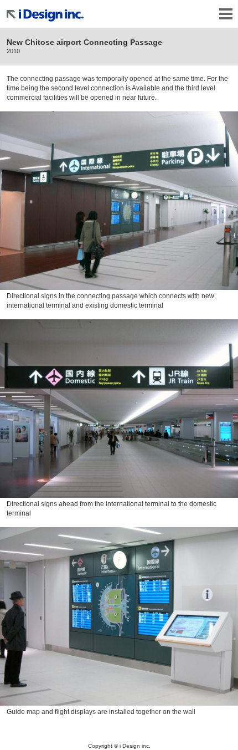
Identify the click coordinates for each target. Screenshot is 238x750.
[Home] (55, 12)
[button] (119, 200)
